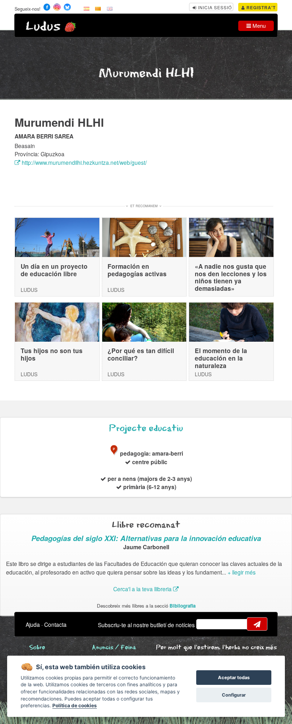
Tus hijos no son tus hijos (52, 354)
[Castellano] (86, 8)
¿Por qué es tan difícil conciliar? (141, 354)
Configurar (234, 695)
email (206, 624)
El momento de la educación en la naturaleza (221, 357)
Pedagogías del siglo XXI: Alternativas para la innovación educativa (146, 538)
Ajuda (33, 624)
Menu (258, 25)
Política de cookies (74, 705)
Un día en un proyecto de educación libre (54, 270)
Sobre (37, 648)
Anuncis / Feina (114, 648)
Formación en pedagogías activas (137, 270)
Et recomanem (144, 206)
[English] (110, 8)
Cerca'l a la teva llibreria (143, 589)
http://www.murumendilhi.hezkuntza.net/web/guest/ (83, 162)
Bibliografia (182, 605)
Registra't (260, 7)
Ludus (43, 26)
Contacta (55, 624)
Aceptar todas (234, 677)
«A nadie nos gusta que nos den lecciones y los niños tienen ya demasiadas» (231, 277)
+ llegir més (242, 572)
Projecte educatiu (146, 428)
